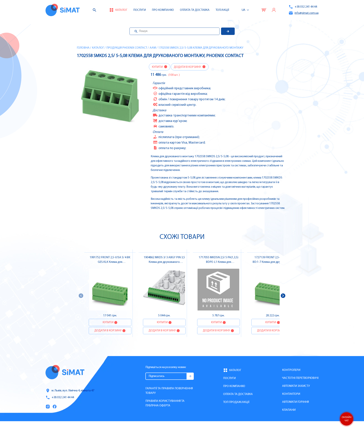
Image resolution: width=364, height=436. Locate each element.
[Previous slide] (81, 295)
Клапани (289, 410)
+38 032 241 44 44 (306, 6)
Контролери (291, 370)
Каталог (98, 47)
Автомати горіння (295, 402)
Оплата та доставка (194, 10)
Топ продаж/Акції (236, 402)
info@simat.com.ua (306, 13)
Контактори (291, 394)
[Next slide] (283, 295)
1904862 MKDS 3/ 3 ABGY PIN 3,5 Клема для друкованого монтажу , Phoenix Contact (164, 262)
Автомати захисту (296, 386)
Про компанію (234, 386)
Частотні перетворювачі (300, 378)
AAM (153, 47)
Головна (83, 47)
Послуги (139, 10)
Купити (157, 67)
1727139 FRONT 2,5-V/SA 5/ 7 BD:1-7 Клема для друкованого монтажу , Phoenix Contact (273, 262)
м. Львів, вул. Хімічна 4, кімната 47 (73, 390)
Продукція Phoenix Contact (126, 47)
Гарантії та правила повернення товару (169, 391)
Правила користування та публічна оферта (164, 403)
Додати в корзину (188, 67)
